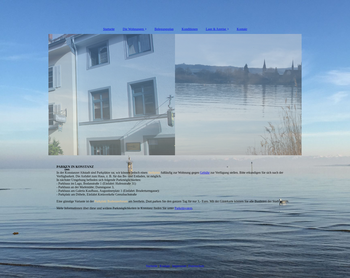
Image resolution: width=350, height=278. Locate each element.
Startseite (109, 29)
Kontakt (242, 29)
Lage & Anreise (216, 29)
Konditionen (190, 29)
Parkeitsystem (183, 208)
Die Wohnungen (133, 29)
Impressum (179, 266)
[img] (175, 94)
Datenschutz (196, 266)
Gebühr (205, 172)
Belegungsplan (164, 29)
